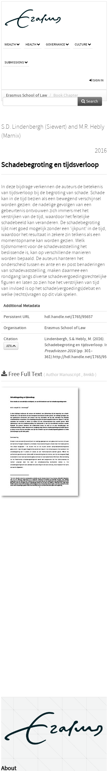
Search (91, 101)
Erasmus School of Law (26, 95)
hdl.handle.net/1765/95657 (68, 316)
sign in (98, 80)
